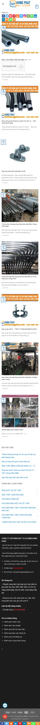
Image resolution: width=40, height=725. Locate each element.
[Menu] (3, 4)
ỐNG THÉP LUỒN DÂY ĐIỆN (12, 495)
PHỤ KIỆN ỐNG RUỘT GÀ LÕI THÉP (16, 503)
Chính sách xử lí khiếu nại (13, 637)
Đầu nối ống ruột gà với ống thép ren (16, 462)
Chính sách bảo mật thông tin (15, 633)
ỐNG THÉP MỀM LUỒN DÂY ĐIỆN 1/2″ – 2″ (18, 466)
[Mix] (7, 19)
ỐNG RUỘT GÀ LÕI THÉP (11, 490)
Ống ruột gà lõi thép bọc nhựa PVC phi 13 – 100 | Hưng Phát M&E (18, 471)
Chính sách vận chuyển (12, 626)
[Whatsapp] (10, 19)
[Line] (31, 16)
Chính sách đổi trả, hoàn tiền (14, 629)
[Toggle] (37, 490)
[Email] (28, 16)
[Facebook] (3, 16)
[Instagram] (24, 16)
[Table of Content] (21, 67)
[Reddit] (17, 16)
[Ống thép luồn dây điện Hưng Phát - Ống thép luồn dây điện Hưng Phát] (20, 4)
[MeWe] (3, 19)
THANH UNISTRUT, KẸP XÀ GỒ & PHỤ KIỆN (19, 522)
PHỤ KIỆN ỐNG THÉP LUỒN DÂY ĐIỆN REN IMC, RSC (19, 509)
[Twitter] (7, 16)
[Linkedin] (35, 16)
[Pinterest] (14, 16)
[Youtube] (10, 16)
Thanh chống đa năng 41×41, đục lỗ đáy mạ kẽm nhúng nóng (19, 455)
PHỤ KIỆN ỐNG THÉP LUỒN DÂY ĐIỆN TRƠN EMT (17, 516)
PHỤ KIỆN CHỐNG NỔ (10, 499)
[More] (14, 19)
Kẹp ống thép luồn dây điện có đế (15, 477)
